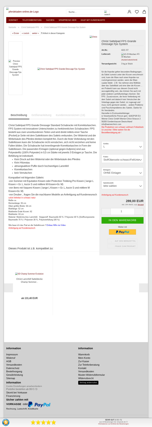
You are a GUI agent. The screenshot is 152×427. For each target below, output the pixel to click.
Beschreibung (19, 115)
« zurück (25, 33)
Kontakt (13, 20)
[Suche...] (106, 12)
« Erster (15, 33)
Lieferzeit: (106, 54)
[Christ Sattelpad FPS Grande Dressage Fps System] (61, 69)
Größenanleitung (41, 115)
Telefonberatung (32, 20)
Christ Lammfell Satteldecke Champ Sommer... (29, 280)
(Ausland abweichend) (129, 60)
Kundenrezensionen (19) (70, 115)
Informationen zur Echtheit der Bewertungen (113, 424)
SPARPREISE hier (67, 20)
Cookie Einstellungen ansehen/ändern (24, 386)
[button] (129, 12)
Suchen (50, 20)
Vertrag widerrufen (88, 383)
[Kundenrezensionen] (108, 35)
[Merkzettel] (137, 12)
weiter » (35, 33)
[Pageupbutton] (8, 422)
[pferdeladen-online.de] (22, 12)
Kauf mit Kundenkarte (93, 20)
